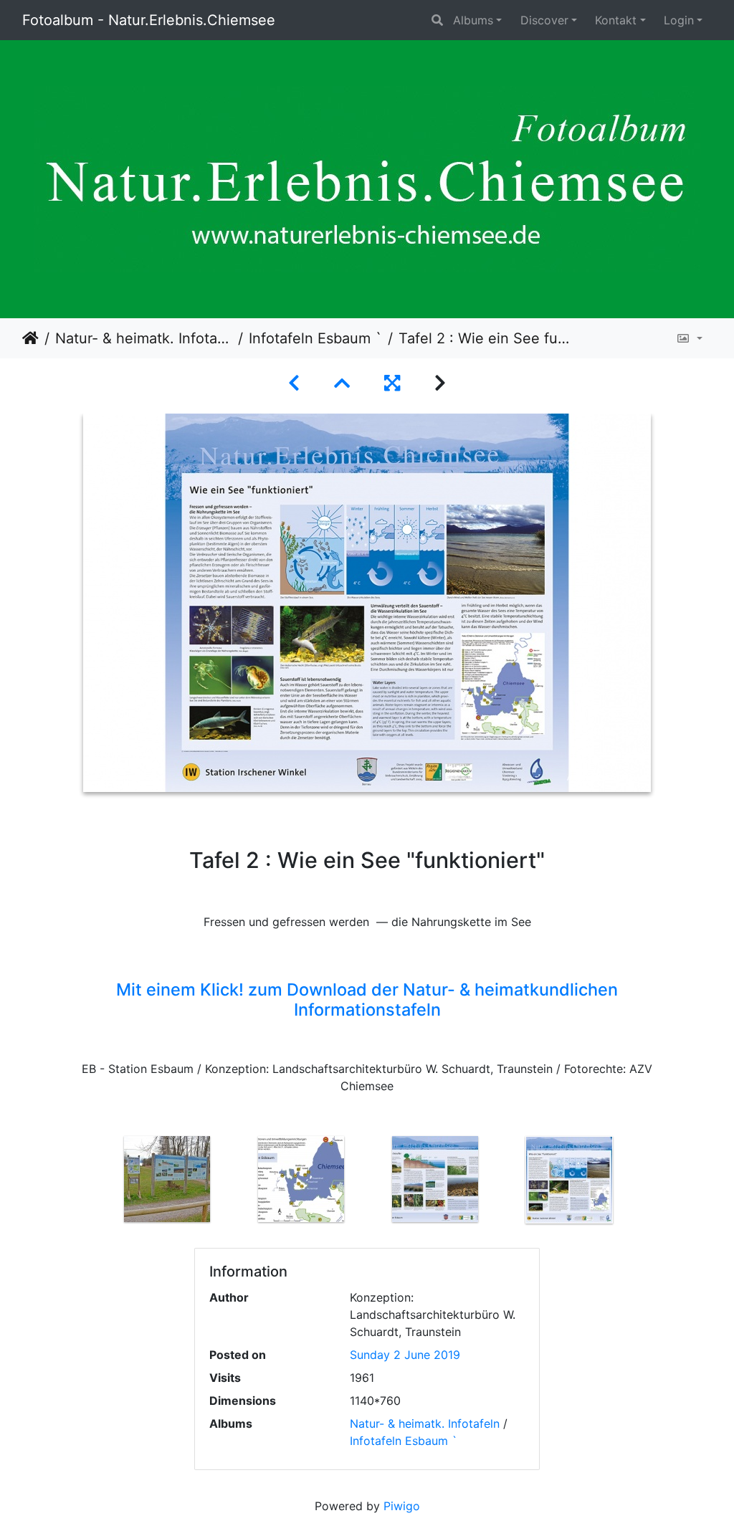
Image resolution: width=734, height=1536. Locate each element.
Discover (544, 20)
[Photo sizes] (689, 338)
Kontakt (616, 20)
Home (30, 338)
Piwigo (401, 1506)
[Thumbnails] (342, 383)
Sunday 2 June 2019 (405, 1354)
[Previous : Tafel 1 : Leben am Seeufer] (294, 383)
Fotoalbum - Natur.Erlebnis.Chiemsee (148, 20)
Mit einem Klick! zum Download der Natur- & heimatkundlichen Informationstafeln (367, 999)
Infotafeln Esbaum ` (315, 338)
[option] (167, 1179)
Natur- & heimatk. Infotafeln (143, 338)
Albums (473, 20)
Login (679, 20)
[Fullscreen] (392, 383)
